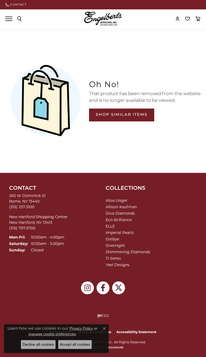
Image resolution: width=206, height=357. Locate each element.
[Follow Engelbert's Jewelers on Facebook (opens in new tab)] (103, 287)
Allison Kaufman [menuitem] (121, 206)
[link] (16, 4)
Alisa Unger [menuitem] (116, 200)
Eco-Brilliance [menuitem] (119, 219)
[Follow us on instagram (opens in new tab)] (87, 287)
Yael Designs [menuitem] (118, 264)
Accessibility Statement (136, 332)
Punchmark (113, 347)
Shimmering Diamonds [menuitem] (128, 252)
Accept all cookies (75, 344)
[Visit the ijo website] (103, 316)
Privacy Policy (81, 328)
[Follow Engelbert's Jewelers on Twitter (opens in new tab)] (118, 287)
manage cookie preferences (52, 334)
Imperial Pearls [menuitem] (120, 232)
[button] (19, 18)
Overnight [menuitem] (115, 245)
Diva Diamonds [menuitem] (120, 213)
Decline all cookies (38, 344)
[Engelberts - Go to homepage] (103, 18)
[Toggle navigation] (9, 18)
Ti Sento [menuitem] (113, 258)
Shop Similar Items (122, 115)
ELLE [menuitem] (110, 226)
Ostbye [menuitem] (112, 239)
